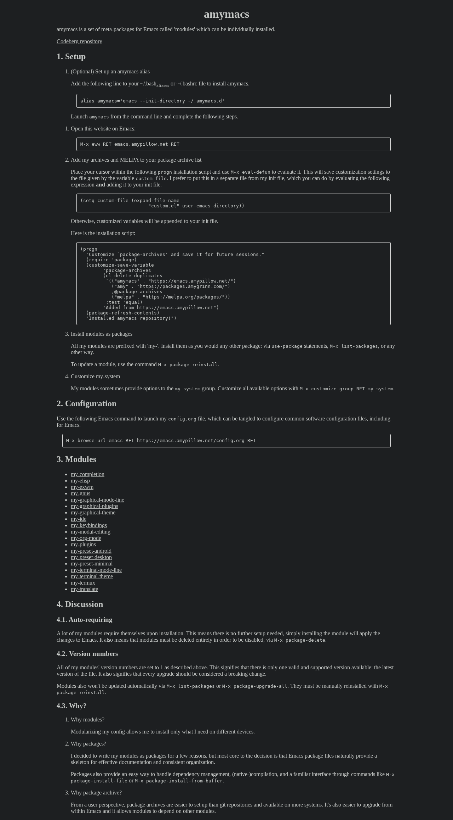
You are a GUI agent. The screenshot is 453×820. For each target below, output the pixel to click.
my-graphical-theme (93, 512)
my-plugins (83, 544)
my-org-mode (86, 538)
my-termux (83, 583)
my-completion (87, 474)
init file (152, 185)
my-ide (78, 519)
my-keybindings (89, 525)
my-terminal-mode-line (96, 570)
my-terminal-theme (92, 576)
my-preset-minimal (92, 563)
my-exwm (82, 487)
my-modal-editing (90, 532)
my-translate (84, 589)
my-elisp (80, 481)
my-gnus (80, 493)
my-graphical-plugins (94, 506)
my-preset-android (91, 551)
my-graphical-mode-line (97, 500)
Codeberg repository (79, 41)
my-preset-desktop (91, 557)
